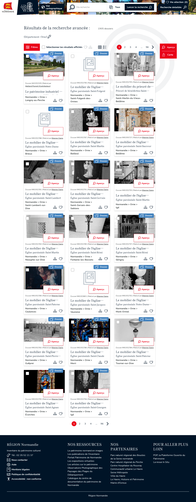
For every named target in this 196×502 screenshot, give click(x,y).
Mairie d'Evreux (118, 482)
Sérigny (120, 259)
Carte (170, 54)
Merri (73, 363)
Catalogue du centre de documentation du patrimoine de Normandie (84, 482)
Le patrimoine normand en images (85, 450)
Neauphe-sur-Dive (35, 259)
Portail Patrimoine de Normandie (85, 457)
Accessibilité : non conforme (26, 479)
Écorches (30, 414)
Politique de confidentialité (25, 474)
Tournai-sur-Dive (125, 363)
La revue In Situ (161, 462)
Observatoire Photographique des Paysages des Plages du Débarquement (85, 471)
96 (147, 47)
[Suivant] (152, 47)
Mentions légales (20, 469)
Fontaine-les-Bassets (81, 259)
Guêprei (29, 363)
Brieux (28, 153)
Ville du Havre (117, 476)
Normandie (31, 97)
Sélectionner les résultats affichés (64, 47)
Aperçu (55, 75)
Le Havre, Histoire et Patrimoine (127, 479)
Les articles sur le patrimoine (83, 464)
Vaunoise (75, 312)
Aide (14, 464)
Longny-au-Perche (35, 100)
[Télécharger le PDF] (55, 100)
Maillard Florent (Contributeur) (38, 86)
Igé (117, 207)
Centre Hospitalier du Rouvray (126, 465)
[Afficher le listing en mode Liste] (104, 47)
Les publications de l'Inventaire (84, 454)
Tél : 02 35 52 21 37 (22, 455)
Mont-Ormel (122, 311)
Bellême (120, 153)
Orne (42, 97)
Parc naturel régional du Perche (126, 462)
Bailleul (74, 153)
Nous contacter (19, 460)
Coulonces (30, 311)
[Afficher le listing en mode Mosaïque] (100, 47)
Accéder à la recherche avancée (173, 7)
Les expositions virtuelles (81, 461)
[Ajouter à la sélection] (60, 100)
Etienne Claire (102, 83)
